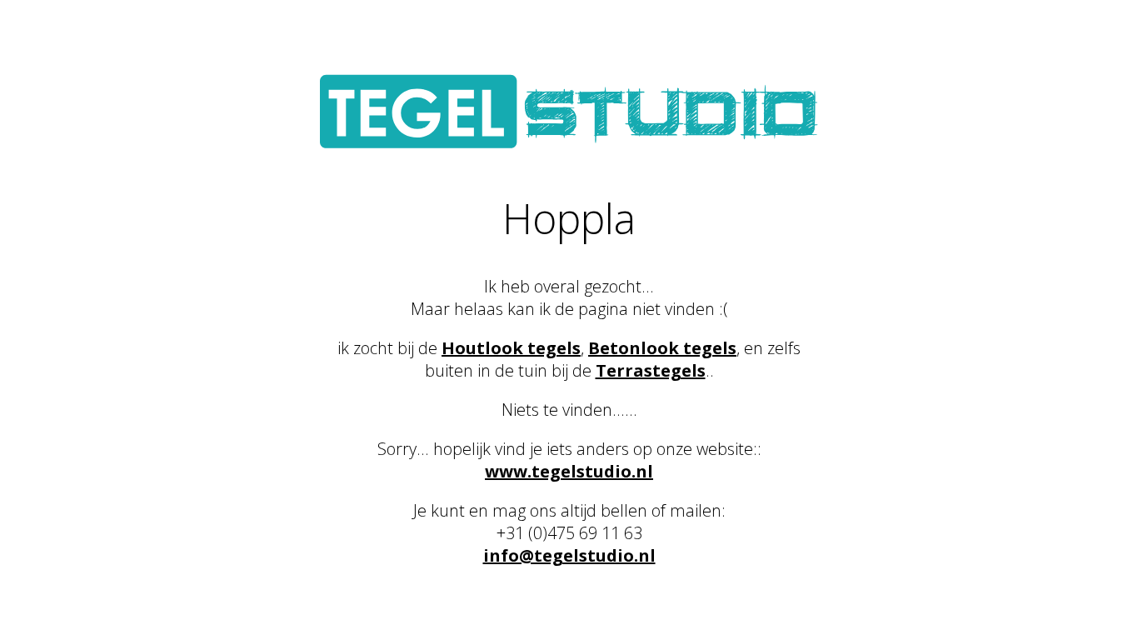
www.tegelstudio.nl (569, 471)
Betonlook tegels (662, 348)
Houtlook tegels (511, 348)
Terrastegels (651, 370)
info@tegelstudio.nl (569, 555)
